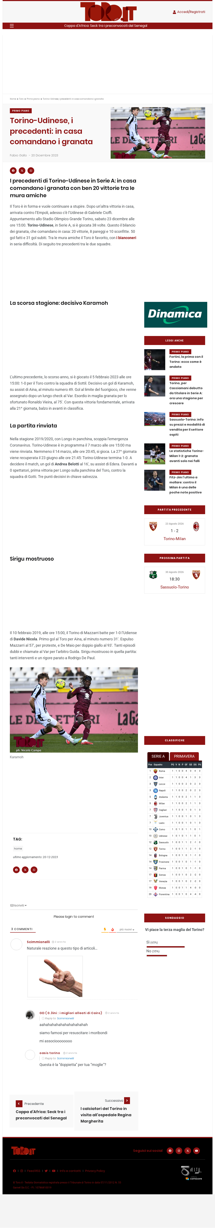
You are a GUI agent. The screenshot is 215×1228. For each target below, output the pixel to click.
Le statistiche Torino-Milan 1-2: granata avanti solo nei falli (186, 456)
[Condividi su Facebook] (13, 170)
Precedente (34, 1103)
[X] (187, 1150)
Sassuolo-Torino (174, 587)
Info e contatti (70, 1171)
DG (195, 764)
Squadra (158, 764)
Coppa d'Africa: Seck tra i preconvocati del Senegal (105, 25)
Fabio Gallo (18, 155)
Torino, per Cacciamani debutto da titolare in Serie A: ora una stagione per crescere (186, 393)
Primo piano (33, 98)
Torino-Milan (175, 538)
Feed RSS (33, 1171)
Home (13, 98)
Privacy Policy (95, 1171)
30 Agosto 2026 (174, 572)
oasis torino (49, 1053)
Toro (21, 98)
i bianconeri (125, 238)
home (18, 848)
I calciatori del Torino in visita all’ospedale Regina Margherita (106, 1115)
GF (186, 764)
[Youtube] (196, 1150)
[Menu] (12, 25)
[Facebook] (170, 1150)
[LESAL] (175, 314)
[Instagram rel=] (179, 1150)
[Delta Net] (191, 1172)
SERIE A (158, 756)
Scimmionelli (38, 942)
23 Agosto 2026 (174, 523)
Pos (150, 764)
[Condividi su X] (22, 170)
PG (172, 764)
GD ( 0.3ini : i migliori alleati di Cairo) (70, 1013)
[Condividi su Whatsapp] (31, 170)
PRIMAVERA (184, 756)
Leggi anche (174, 340)
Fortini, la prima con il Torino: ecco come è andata (186, 362)
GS (190, 764)
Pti (199, 764)
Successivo (114, 1100)
